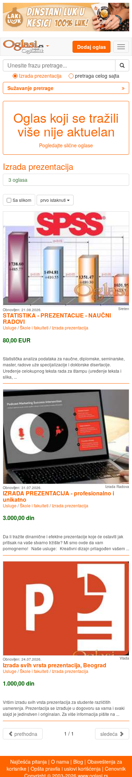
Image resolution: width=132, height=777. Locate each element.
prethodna (25, 733)
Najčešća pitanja (28, 761)
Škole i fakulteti (34, 327)
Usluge (10, 327)
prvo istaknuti (53, 200)
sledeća (109, 733)
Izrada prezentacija (70, 327)
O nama (60, 761)
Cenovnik (115, 768)
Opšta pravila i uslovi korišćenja (66, 768)
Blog (78, 761)
